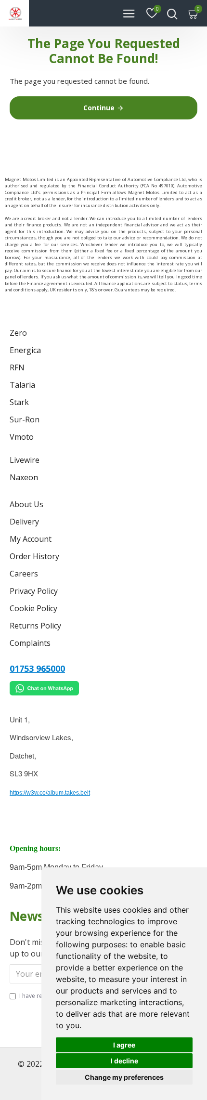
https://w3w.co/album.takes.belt (50, 792)
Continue (99, 107)
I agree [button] (124, 1045)
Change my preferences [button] (124, 1077)
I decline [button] (124, 1061)
